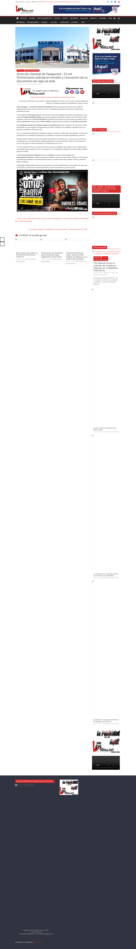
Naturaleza (20, 22)
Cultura (54, 22)
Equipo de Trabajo (36, 84)
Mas (83, 22)
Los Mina (32, 18)
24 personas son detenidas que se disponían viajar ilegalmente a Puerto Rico (52, 255)
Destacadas (97, 257)
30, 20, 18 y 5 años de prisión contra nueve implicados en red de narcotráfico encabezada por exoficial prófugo (51, 219)
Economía (102, 18)
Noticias (24, 18)
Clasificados (64, 22)
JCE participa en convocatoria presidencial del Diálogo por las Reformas (105, 720)
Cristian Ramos (37, 942)
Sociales (44, 22)
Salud (110, 18)
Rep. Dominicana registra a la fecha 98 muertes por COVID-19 (27, 255)
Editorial (74, 22)
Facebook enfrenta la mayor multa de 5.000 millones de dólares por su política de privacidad (76, 256)
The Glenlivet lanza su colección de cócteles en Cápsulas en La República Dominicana (105, 267)
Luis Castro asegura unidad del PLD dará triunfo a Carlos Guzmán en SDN (59, 229)
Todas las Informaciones (32, 70)
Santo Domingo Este (44, 18)
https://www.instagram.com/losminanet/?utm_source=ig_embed (52, 97)
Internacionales (33, 22)
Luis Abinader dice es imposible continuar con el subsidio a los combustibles (59, 2)
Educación (84, 18)
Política (57, 18)
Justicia (65, 18)
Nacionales (74, 18)
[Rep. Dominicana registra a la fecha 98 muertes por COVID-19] (27, 239)
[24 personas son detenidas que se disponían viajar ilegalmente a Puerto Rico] (52, 239)
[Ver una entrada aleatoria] (119, 18)
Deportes (93, 18)
